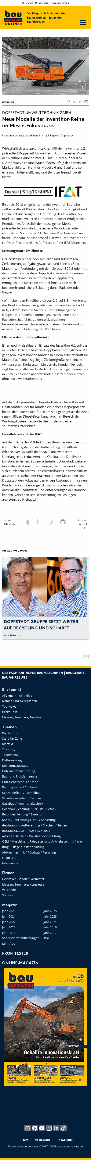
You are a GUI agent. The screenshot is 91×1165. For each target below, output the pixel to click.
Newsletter (61, 3)
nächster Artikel (82, 522)
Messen (43, 3)
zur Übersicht (10, 522)
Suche (29, 3)
